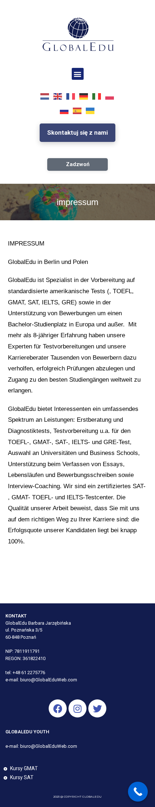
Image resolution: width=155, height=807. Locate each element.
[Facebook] (58, 708)
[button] (78, 74)
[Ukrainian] (90, 111)
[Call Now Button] (138, 792)
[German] (84, 96)
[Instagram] (77, 708)
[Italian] (97, 96)
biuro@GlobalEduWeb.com (48, 679)
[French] (71, 96)
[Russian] (64, 111)
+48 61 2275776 (29, 672)
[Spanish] (77, 111)
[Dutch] (45, 96)
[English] (58, 96)
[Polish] (110, 96)
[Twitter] (97, 708)
